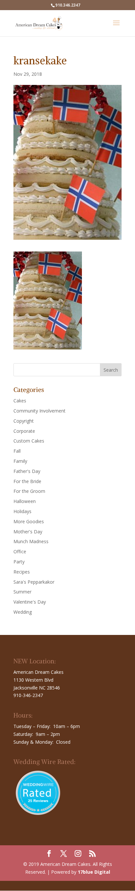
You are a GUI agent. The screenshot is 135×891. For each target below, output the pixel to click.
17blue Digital (94, 872)
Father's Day (26, 471)
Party (19, 562)
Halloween (24, 501)
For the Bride (27, 481)
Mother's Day (27, 531)
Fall (17, 451)
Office (19, 551)
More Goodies (28, 521)
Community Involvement (39, 411)
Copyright (23, 421)
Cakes (19, 400)
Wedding (22, 612)
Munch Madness (30, 541)
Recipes (21, 572)
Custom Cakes (28, 441)
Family (20, 461)
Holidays (22, 511)
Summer (22, 592)
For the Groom (29, 491)
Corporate (24, 431)
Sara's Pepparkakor (33, 582)
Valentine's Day (29, 602)
